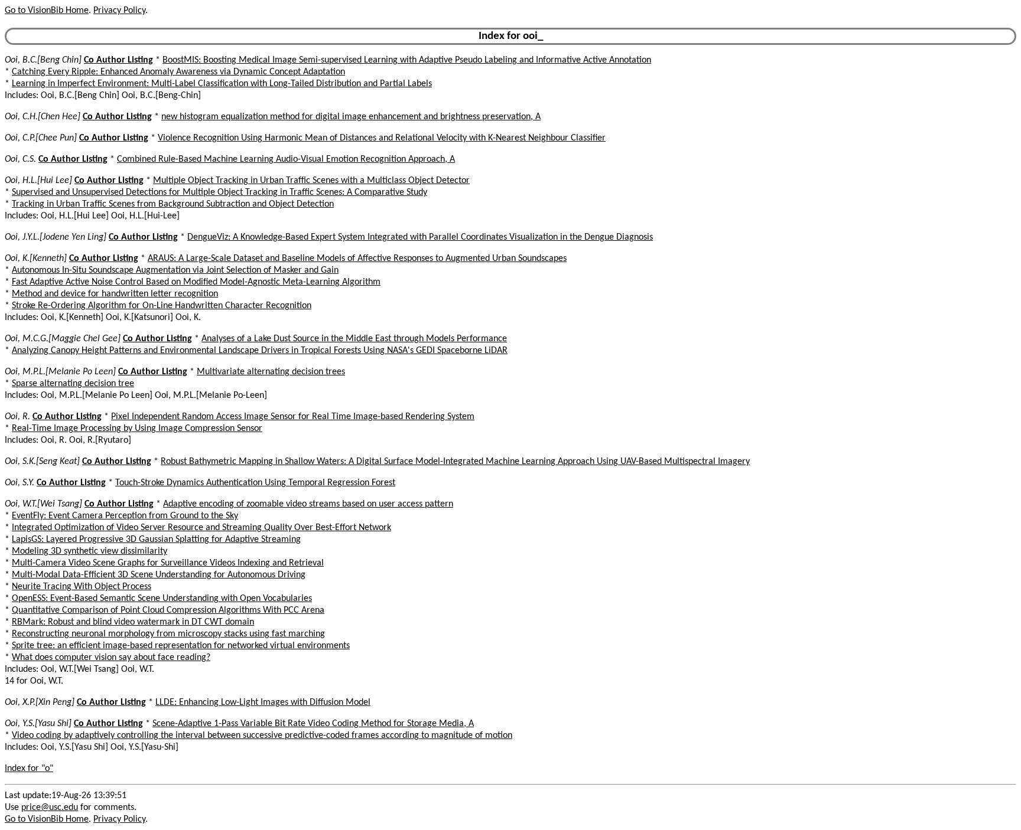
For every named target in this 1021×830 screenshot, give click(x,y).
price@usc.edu (49, 807)
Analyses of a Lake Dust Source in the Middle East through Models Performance (354, 339)
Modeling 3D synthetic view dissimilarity (89, 551)
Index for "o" (29, 768)
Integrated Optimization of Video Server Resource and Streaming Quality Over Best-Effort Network (201, 527)
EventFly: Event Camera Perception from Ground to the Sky (125, 516)
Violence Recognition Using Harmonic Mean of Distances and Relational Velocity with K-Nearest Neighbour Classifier (382, 138)
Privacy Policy (119, 10)
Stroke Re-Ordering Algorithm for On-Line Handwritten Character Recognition (161, 306)
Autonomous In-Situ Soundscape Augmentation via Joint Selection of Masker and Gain (175, 270)
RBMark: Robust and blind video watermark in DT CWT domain (133, 622)
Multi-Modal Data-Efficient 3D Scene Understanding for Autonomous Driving (158, 575)
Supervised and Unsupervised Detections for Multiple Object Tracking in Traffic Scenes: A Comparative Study (219, 192)
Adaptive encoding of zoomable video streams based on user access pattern (308, 504)
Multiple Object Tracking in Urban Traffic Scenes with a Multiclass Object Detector (311, 180)
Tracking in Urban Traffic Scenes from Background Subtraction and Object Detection (173, 204)
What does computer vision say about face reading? (111, 657)
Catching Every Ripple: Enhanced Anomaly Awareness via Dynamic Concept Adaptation (178, 72)
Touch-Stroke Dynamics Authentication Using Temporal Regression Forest (255, 483)
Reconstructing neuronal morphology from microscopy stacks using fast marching (168, 634)
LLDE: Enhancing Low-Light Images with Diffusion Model (262, 702)
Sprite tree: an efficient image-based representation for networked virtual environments (181, 646)
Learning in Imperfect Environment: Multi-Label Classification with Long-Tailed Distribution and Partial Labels (222, 84)
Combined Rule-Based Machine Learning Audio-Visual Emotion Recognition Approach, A (286, 159)
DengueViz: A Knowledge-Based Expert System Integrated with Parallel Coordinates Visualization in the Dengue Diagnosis (420, 237)
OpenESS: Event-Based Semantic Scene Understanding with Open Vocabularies (162, 598)
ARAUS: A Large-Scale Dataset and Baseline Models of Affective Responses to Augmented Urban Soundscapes (357, 258)
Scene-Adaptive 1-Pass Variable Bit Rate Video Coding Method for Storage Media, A (313, 723)
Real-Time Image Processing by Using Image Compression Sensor (137, 428)
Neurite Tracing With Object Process (81, 587)
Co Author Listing (118, 60)
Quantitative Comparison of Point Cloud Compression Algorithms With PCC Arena (168, 610)
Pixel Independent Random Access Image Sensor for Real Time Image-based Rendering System (292, 416)
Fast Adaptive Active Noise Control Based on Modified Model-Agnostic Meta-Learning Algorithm (196, 282)
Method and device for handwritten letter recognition (115, 294)
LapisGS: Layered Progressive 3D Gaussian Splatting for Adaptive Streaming (156, 539)
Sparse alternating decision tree (73, 383)
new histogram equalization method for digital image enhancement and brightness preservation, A (351, 117)
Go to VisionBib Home (47, 10)
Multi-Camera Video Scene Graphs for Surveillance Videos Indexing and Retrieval (168, 563)
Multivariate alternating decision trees (271, 372)
